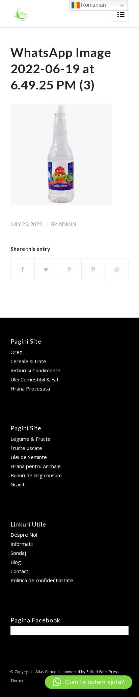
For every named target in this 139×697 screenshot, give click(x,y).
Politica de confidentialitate (41, 580)
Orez (16, 352)
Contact (19, 571)
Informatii (21, 543)
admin (67, 224)
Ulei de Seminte (28, 457)
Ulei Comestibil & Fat (34, 379)
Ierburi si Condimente (35, 370)
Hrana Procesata (30, 388)
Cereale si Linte (28, 361)
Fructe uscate (26, 448)
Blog (15, 562)
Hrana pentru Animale (35, 466)
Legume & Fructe (30, 438)
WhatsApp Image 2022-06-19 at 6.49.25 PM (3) (60, 68)
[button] (88, 682)
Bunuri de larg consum (36, 475)
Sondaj (18, 552)
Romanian (93, 5)
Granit (17, 484)
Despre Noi (23, 534)
